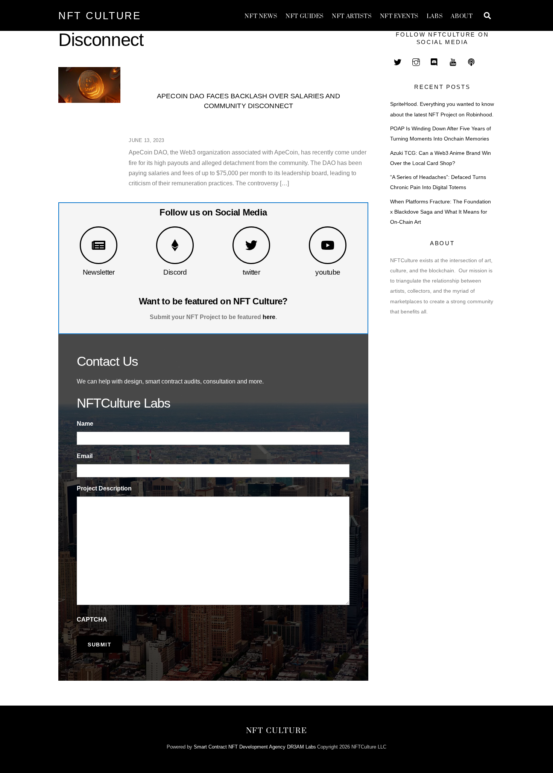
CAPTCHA (92, 619)
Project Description (104, 488)
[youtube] (452, 61)
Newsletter (99, 272)
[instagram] (416, 61)
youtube (327, 272)
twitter (251, 272)
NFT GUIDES (305, 16)
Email (85, 456)
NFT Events (399, 16)
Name (85, 423)
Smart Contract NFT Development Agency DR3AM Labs (255, 747)
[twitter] (397, 61)
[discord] (434, 61)
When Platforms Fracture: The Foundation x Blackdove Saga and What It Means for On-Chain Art (440, 212)
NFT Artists (352, 16)
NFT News (261, 16)
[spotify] (471, 61)
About (461, 16)
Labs (435, 16)
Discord (175, 272)
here (269, 317)
